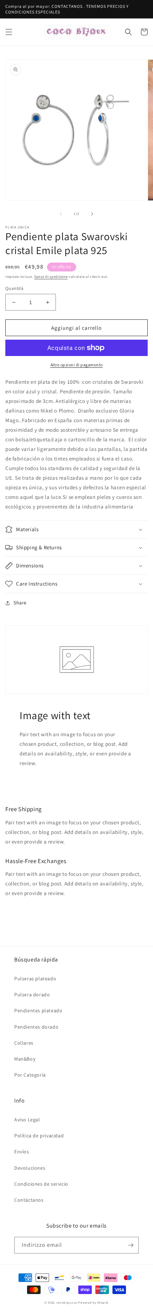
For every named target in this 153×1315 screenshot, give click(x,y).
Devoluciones (29, 1168)
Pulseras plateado (35, 978)
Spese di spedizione (51, 276)
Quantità (14, 288)
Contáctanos (29, 1200)
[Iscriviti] (130, 1245)
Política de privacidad (39, 1135)
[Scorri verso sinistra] (61, 214)
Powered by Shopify (93, 1302)
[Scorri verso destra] (92, 214)
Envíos (21, 1151)
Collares (23, 1043)
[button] (9, 32)
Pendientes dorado (36, 1027)
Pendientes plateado (38, 1010)
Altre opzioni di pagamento (77, 364)
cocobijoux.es (67, 1302)
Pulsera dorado (32, 994)
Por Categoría (30, 1075)
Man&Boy (24, 1059)
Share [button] (20, 602)
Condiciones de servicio (41, 1184)
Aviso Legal (27, 1119)
